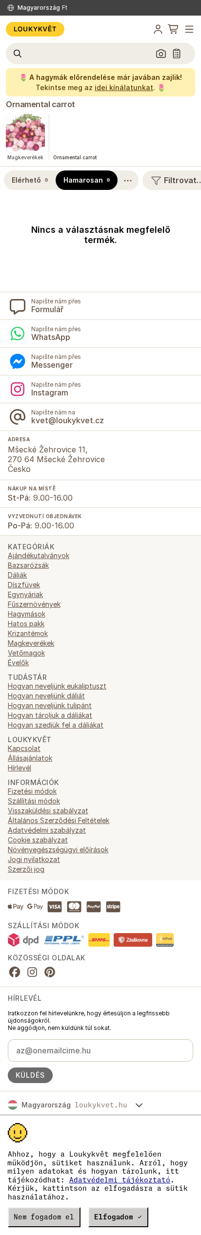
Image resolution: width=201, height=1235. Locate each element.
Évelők (18, 662)
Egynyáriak (25, 594)
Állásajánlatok (30, 758)
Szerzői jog (26, 869)
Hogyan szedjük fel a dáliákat (55, 725)
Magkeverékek (31, 643)
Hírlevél (19, 768)
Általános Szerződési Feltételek (58, 820)
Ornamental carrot (40, 104)
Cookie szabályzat (38, 840)
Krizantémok (28, 633)
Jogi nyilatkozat (34, 859)
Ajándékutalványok (38, 555)
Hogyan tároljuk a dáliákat (50, 715)
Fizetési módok (32, 791)
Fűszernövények (34, 604)
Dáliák (17, 575)
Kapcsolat (24, 748)
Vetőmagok (26, 653)
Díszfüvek (24, 584)
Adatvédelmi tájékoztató (119, 1180)
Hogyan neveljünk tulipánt (50, 705)
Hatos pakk (26, 623)
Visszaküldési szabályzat (48, 810)
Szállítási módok (34, 801)
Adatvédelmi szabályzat (47, 830)
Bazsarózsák (28, 565)
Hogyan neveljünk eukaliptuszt (57, 686)
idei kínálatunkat (124, 87)
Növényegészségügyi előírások (58, 849)
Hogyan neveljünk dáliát (46, 696)
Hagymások (26, 614)
